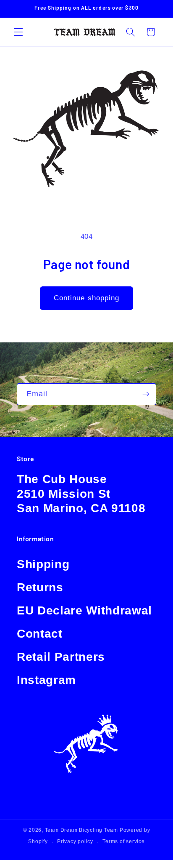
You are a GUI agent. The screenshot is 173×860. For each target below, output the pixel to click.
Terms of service (123, 841)
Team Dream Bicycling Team (81, 830)
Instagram (46, 679)
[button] (18, 32)
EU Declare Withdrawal (84, 610)
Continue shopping (87, 298)
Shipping (43, 564)
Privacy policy (75, 841)
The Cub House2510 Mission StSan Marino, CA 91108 (81, 494)
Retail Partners (61, 656)
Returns (40, 587)
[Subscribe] (146, 394)
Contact (40, 633)
